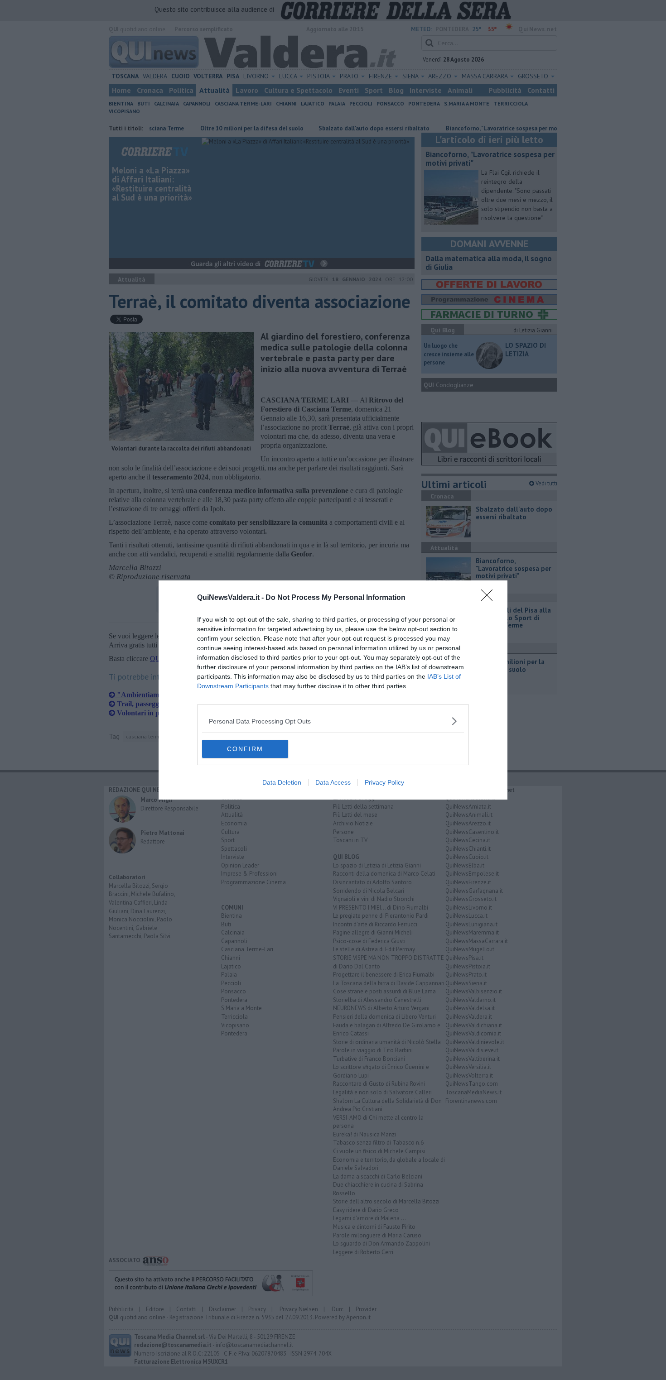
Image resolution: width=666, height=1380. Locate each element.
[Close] (489, 598)
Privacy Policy (384, 782)
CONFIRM (245, 748)
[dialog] (333, 690)
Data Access (333, 782)
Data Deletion (281, 782)
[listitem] (333, 721)
